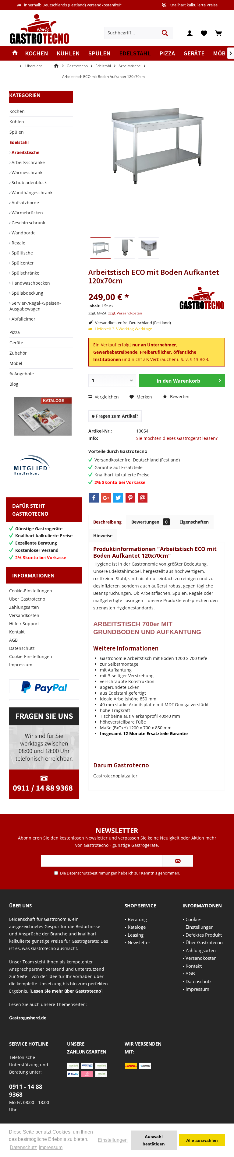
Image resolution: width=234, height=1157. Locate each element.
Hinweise (102, 535)
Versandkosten (24, 615)
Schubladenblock (28, 182)
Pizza (14, 332)
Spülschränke (24, 273)
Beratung (137, 919)
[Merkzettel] (204, 33)
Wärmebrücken (26, 213)
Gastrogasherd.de (27, 1018)
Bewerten (179, 396)
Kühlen (16, 121)
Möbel (15, 363)
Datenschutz (22, 648)
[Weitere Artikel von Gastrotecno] (202, 298)
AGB (13, 640)
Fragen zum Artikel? (116, 416)
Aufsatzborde (24, 202)
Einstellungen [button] (113, 1140)
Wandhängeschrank (31, 192)
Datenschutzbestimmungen (92, 873)
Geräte (16, 342)
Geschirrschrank (27, 223)
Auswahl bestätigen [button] (154, 1140)
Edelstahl (19, 142)
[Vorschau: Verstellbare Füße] (124, 248)
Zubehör (18, 353)
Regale (17, 243)
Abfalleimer (22, 319)
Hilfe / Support (24, 623)
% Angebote (21, 374)
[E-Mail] (142, 498)
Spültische (21, 253)
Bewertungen (149, 522)
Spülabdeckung (26, 293)
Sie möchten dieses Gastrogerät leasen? (177, 438)
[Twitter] (118, 498)
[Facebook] (94, 498)
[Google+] (106, 498)
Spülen (16, 132)
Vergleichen (106, 397)
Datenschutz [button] (23, 1147)
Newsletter (139, 942)
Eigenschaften (194, 522)
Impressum (20, 665)
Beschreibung (107, 522)
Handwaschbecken (30, 283)
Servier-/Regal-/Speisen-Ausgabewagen (35, 306)
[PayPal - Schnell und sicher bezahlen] (44, 687)
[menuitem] (218, 33)
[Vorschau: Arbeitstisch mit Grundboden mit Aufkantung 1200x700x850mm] (100, 248)
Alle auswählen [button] (202, 1140)
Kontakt (17, 632)
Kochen (17, 111)
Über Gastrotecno (27, 599)
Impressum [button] (50, 1147)
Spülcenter (22, 263)
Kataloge (137, 927)
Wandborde (23, 233)
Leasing (136, 935)
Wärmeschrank (26, 172)
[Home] (15, 53)
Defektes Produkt (204, 935)
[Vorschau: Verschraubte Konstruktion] (148, 248)
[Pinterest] (130, 498)
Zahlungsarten (24, 607)
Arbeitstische (24, 152)
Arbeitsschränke (27, 162)
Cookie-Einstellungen (30, 591)
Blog (13, 384)
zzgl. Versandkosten (125, 313)
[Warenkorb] (218, 33)
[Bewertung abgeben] (133, 288)
